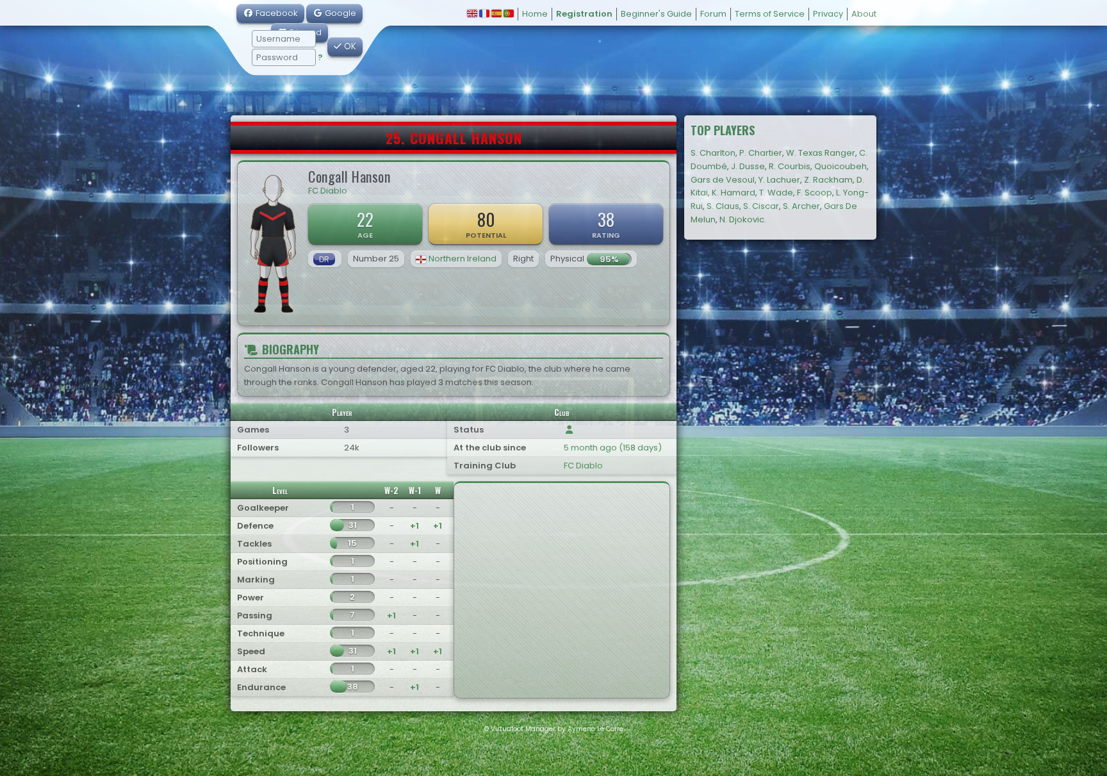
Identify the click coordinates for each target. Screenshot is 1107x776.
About (863, 14)
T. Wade (776, 192)
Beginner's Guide (656, 14)
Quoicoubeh (840, 166)
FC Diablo (327, 191)
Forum (713, 14)
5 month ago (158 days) (613, 448)
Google (339, 13)
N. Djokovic (741, 219)
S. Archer (801, 206)
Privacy (828, 14)
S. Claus (723, 206)
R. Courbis (789, 166)
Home (535, 14)
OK (348, 46)
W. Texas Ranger (820, 153)
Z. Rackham (828, 180)
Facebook (276, 13)
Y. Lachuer (779, 180)
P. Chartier (760, 153)
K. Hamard (733, 192)
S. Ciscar (761, 206)
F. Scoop (814, 192)
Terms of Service (770, 14)
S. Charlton (713, 153)
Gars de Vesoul (723, 180)
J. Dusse (748, 166)
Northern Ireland (462, 258)
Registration (584, 14)
